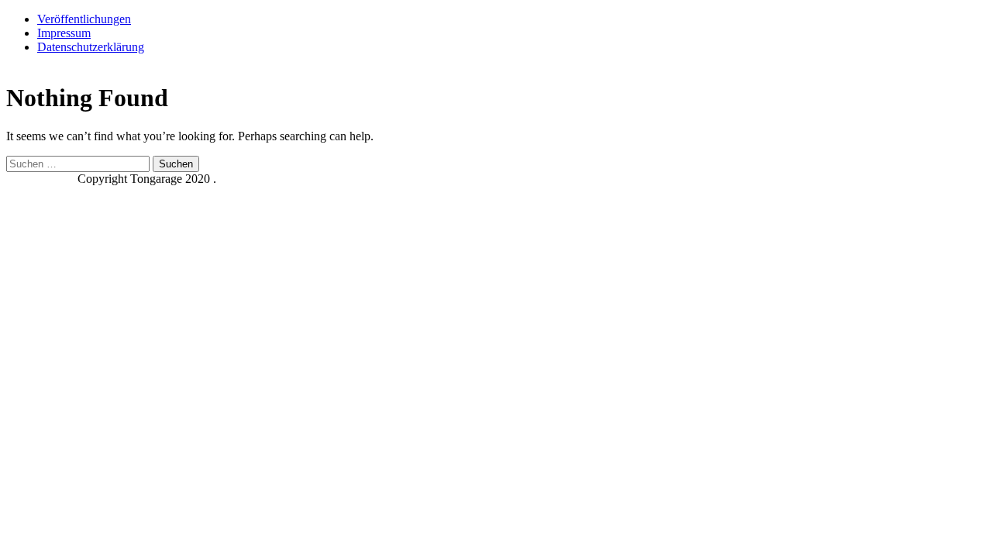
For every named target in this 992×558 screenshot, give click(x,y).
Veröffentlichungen (84, 19)
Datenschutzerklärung (90, 46)
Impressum (64, 33)
